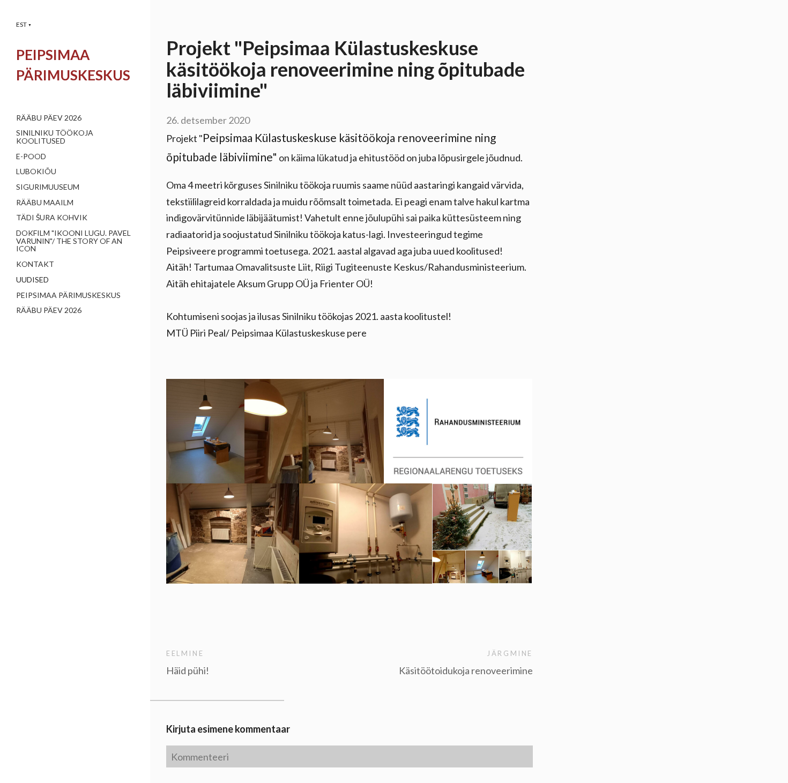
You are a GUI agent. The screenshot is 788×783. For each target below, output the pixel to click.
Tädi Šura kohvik (51, 217)
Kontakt (35, 264)
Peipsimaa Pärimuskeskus (68, 295)
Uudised (32, 279)
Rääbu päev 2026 (48, 117)
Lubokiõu (36, 171)
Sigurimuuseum (47, 186)
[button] (24, 24)
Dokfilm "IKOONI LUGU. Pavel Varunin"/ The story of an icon (73, 240)
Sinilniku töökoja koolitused (54, 136)
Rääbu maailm (44, 202)
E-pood (31, 156)
